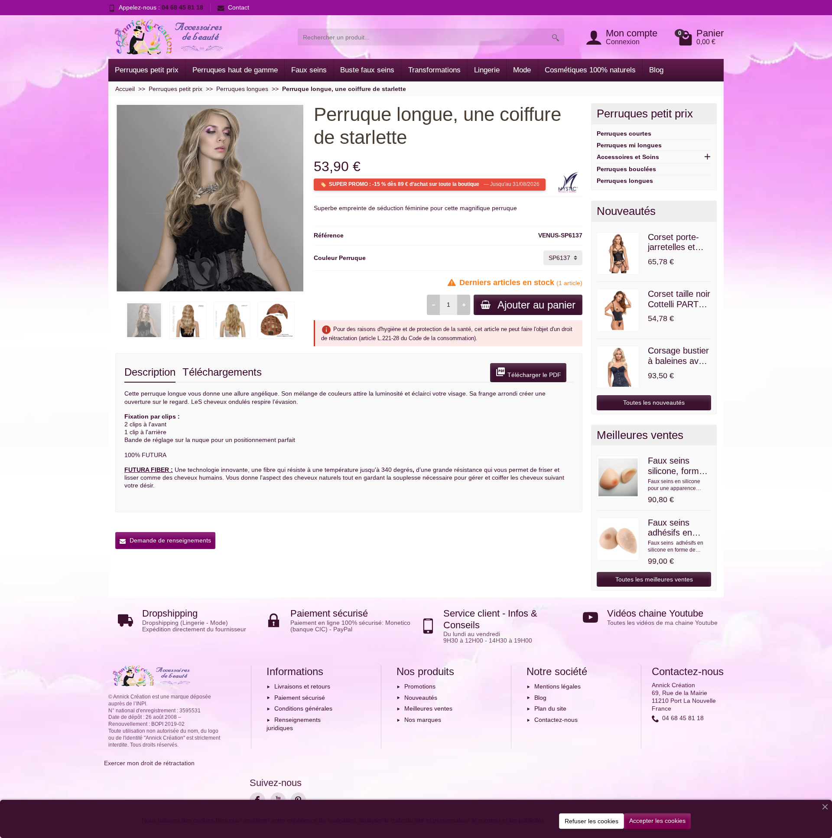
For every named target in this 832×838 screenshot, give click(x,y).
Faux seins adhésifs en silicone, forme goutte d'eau (676, 538)
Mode (522, 70)
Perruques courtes (624, 133)
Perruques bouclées (626, 169)
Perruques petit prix (147, 70)
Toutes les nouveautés (654, 402)
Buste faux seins (367, 70)
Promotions (420, 686)
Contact (238, 7)
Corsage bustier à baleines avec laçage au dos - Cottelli (678, 366)
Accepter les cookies (657, 820)
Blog (656, 70)
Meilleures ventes (428, 708)
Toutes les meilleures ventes (654, 579)
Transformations (434, 70)
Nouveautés (420, 697)
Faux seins (309, 70)
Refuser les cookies (591, 821)
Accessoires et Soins (628, 156)
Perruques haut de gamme (235, 70)
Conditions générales (303, 708)
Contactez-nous (556, 719)
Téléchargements (222, 372)
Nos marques (422, 719)
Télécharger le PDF (528, 372)
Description (150, 372)
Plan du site (550, 708)
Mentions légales (557, 686)
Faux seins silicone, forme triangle (676, 471)
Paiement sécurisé (299, 697)
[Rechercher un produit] (555, 37)
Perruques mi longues (629, 145)
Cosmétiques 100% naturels (590, 70)
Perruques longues (625, 180)
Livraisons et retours (302, 686)
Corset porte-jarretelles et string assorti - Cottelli (675, 252)
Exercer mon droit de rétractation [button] (149, 763)
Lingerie (487, 70)
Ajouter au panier (536, 305)
